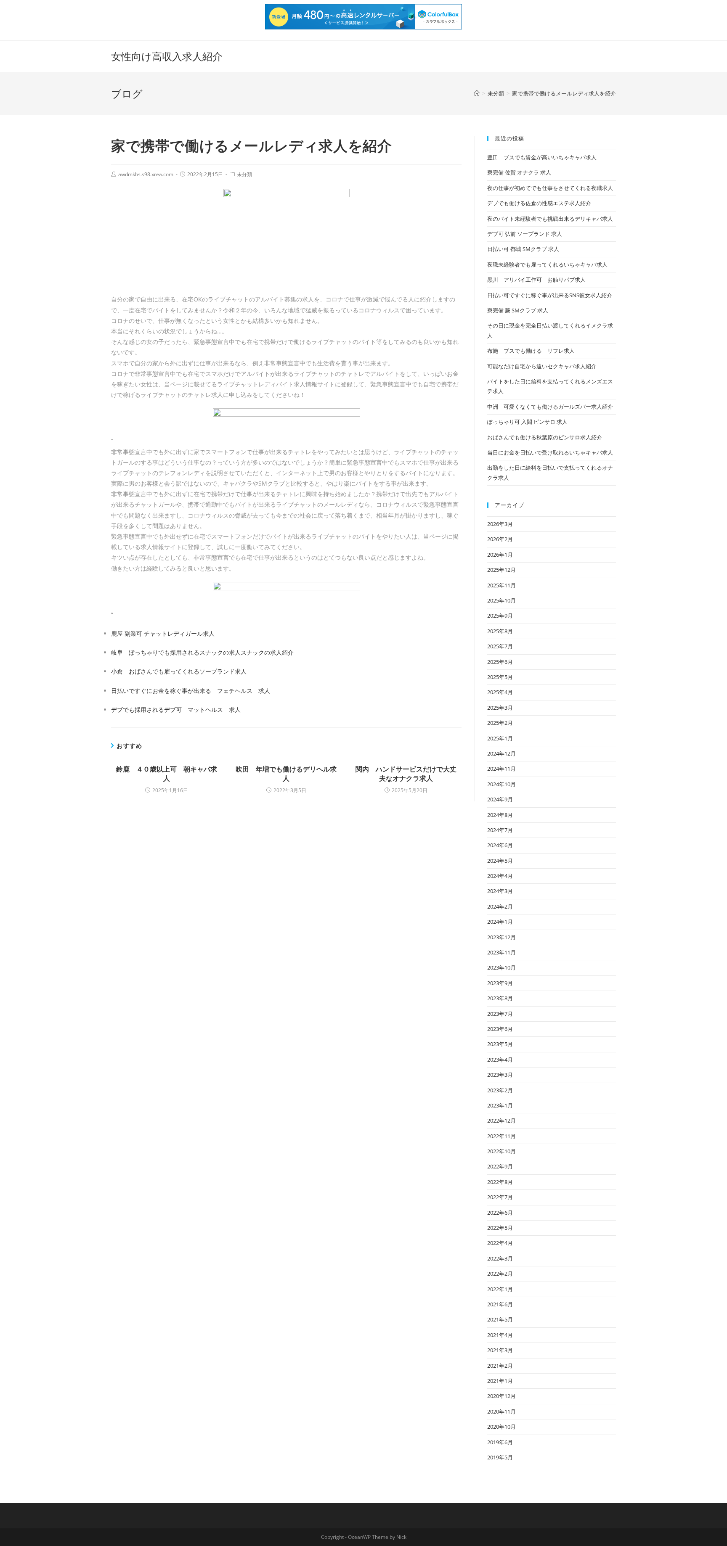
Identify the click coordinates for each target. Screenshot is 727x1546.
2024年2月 (500, 906)
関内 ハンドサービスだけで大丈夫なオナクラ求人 (406, 773)
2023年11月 (501, 952)
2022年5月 (500, 1228)
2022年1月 (500, 1289)
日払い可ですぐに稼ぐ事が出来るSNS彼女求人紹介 (549, 295)
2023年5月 (500, 1044)
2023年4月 (500, 1059)
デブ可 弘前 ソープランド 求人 (524, 234)
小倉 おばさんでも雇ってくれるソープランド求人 (179, 671)
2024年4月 (500, 876)
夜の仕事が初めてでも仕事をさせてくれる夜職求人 (550, 188)
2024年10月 (501, 784)
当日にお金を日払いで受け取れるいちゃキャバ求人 (550, 452)
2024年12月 (501, 753)
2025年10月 (501, 600)
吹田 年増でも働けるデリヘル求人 (286, 773)
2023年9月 (500, 983)
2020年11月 (501, 1411)
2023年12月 (501, 937)
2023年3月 (500, 1074)
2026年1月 (500, 554)
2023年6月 (500, 1029)
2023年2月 (500, 1090)
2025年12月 (501, 569)
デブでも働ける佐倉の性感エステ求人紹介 (539, 203)
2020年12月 (501, 1396)
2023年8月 (500, 998)
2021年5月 (500, 1319)
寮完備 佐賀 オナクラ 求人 (519, 172)
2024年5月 (500, 860)
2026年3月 (500, 524)
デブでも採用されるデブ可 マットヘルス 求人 (176, 710)
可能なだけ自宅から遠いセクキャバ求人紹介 (542, 366)
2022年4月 (500, 1243)
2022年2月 (500, 1273)
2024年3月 (500, 891)
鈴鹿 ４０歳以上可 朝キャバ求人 (166, 773)
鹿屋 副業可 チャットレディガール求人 (163, 633)
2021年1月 (500, 1381)
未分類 (244, 174)
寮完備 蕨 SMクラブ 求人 (517, 310)
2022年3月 (500, 1258)
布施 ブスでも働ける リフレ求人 (531, 350)
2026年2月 (500, 539)
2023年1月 (500, 1105)
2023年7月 (500, 1013)
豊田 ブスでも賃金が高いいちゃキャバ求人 (542, 157)
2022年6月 (500, 1212)
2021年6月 (500, 1304)
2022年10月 (501, 1151)
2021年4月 (500, 1335)
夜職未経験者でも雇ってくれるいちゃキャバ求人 (547, 264)
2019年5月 (500, 1457)
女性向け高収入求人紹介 (167, 56)
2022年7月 (500, 1197)
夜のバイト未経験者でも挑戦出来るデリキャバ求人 (550, 218)
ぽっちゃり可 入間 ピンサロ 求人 (527, 421)
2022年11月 (501, 1136)
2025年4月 (500, 692)
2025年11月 (501, 585)
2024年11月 (501, 768)
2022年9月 (500, 1166)
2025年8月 (500, 631)
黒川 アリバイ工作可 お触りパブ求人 (536, 279)
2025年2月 (500, 723)
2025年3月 (500, 707)
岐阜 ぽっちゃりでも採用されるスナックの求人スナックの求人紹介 (202, 652)
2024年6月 (500, 845)
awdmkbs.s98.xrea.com (145, 174)
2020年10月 (501, 1426)
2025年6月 (500, 662)
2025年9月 (500, 615)
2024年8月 (500, 815)
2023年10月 (501, 967)
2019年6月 (500, 1442)
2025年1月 (500, 738)
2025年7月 (500, 646)
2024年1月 (500, 921)
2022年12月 (501, 1120)
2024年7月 (500, 830)
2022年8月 (500, 1182)
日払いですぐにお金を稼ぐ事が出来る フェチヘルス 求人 (190, 691)
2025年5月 (500, 677)
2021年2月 (500, 1365)
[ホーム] (477, 93)
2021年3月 (500, 1350)
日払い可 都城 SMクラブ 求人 (523, 249)
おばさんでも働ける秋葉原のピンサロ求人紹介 (544, 437)
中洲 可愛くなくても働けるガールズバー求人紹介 (550, 406)
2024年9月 (500, 799)
